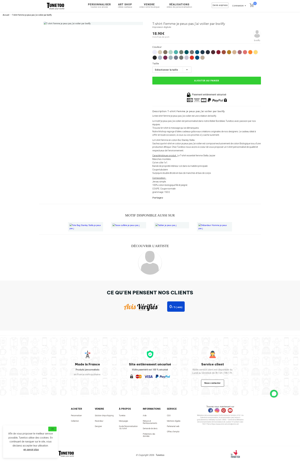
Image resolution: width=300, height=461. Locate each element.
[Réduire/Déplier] (274, 394)
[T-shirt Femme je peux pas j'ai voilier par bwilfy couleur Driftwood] (165, 52)
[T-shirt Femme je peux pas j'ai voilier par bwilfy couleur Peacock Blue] (202, 52)
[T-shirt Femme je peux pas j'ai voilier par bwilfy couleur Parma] (186, 57)
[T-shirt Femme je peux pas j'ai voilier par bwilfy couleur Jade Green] (170, 57)
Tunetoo (122, 415)
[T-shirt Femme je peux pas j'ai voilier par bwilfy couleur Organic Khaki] (181, 57)
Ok (52, 428)
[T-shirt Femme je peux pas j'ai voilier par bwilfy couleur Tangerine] (250, 52)
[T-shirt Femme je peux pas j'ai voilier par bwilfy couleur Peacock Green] (186, 52)
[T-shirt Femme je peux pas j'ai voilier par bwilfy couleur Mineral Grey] (176, 57)
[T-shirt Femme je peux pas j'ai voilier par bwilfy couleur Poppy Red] (192, 57)
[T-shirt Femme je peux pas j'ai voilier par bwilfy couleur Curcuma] (229, 52)
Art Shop (125, 5)
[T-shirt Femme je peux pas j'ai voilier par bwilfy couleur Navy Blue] (207, 52)
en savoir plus (31, 449)
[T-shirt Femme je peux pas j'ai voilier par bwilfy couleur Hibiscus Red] (218, 52)
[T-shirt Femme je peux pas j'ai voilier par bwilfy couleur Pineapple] (255, 52)
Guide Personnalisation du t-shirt (128, 427)
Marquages (123, 421)
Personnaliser (99, 5)
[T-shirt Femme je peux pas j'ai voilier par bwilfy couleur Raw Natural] (160, 52)
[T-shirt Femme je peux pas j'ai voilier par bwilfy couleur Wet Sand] (202, 57)
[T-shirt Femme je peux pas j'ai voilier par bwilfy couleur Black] (154, 57)
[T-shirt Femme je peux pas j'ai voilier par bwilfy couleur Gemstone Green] (176, 52)
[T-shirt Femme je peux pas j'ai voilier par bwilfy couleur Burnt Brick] (223, 52)
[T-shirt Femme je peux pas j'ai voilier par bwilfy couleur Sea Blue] (197, 57)
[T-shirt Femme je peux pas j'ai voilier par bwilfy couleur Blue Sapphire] (197, 52)
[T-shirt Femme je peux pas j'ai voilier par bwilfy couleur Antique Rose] (239, 52)
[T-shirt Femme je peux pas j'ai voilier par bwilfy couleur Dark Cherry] (213, 52)
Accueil (6, 15)
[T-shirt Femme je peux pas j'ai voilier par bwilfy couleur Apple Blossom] (234, 52)
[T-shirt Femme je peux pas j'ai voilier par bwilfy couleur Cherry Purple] (165, 57)
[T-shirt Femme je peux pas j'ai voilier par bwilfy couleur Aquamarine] (160, 57)
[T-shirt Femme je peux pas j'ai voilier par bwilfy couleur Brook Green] (170, 52)
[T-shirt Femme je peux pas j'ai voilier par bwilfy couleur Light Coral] (245, 52)
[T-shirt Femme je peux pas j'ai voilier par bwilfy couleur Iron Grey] (192, 52)
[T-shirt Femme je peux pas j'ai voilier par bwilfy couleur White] (154, 52)
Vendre (149, 5)
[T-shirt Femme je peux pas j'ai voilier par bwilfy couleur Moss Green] (181, 52)
